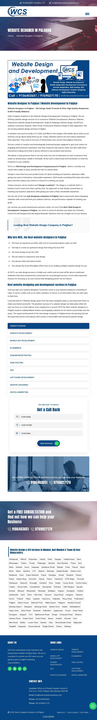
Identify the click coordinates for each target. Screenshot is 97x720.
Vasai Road (58, 595)
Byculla (79, 587)
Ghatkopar (13, 583)
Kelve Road (26, 610)
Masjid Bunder (62, 571)
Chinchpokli (46, 587)
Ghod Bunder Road (63, 622)
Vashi (50, 559)
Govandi (80, 579)
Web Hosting (16, 363)
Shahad (19, 567)
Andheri (59, 618)
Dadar (57, 583)
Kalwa (49, 579)
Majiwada (77, 622)
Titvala (32, 563)
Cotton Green (81, 583)
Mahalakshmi (75, 607)
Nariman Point (37, 603)
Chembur (57, 587)
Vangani (57, 559)
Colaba (12, 587)
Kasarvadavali (34, 626)
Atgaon (61, 591)
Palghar (12, 603)
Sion (80, 563)
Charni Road (40, 618)
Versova (48, 595)
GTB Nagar (70, 579)
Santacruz (46, 599)
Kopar (43, 575)
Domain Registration (20, 355)
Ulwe (79, 559)
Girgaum (23, 614)
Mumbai (51, 563)
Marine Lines (76, 571)
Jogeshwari (58, 610)
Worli (29, 595)
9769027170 (40, 3)
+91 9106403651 (42, 699)
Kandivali (36, 610)
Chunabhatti (35, 587)
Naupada (22, 626)
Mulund (41, 571)
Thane (73, 563)
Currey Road (68, 583)
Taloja (28, 599)
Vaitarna (79, 595)
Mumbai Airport (15, 607)
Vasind (42, 559)
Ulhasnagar (13, 563)
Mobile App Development (22, 340)
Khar (51, 622)
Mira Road (13, 622)
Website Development (21, 333)
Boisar (50, 618)
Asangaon (70, 591)
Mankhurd (13, 575)
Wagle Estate (48, 626)
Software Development (22, 377)
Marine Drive (54, 607)
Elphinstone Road (42, 614)
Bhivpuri (21, 591)
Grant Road (77, 610)
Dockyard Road (66, 614)
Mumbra (26, 571)
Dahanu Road (14, 618)
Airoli (23, 595)
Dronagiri (33, 583)
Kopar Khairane (32, 575)
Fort (31, 614)
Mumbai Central (74, 603)
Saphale (36, 599)
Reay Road (67, 599)
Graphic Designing (19, 385)
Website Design (18, 326)
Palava (59, 626)
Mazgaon (28, 607)
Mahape (67, 626)
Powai (67, 610)
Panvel (75, 567)
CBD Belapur (68, 587)
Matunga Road (40, 607)
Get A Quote (73, 712)
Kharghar (52, 575)
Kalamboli (59, 579)
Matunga (50, 571)
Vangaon (69, 595)
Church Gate (22, 587)
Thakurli (20, 599)
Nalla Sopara (50, 603)
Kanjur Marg (21, 579)
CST (34, 571)
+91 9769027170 (42, 703)
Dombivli (42, 583)
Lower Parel (33, 622)
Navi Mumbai (62, 563)
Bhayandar (31, 591)
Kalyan (41, 579)
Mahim (22, 622)
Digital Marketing (19, 392)
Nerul (82, 567)
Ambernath (13, 595)
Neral (11, 571)
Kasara (79, 575)
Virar (75, 618)
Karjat (11, 579)
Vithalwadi (13, 559)
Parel (67, 567)
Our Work (84, 712)
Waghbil (12, 626)
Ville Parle (38, 595)
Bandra (43, 622)
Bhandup (41, 591)
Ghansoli (23, 583)
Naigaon (61, 603)
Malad (64, 607)
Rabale (60, 567)
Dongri (54, 614)
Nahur (18, 571)
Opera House (23, 603)
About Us (61, 712)
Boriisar (12, 591)
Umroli (11, 599)
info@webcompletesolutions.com (65, 3)
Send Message (46, 443)
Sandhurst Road (48, 567)
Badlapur (51, 591)
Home (10, 36)
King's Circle (14, 610)
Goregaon (13, 614)
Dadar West (28, 618)
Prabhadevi (79, 599)
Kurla (21, 575)
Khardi (61, 575)
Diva (51, 583)
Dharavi (78, 614)
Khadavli (69, 575)
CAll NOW (48, 716)
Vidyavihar (33, 559)
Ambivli (80, 591)
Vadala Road (69, 559)
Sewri (26, 567)
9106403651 (28, 3)
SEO (12, 370)
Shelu (11, 567)
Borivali (67, 618)
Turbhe (23, 563)
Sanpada (35, 567)
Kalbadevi (47, 610)
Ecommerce (15, 348)
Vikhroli (23, 559)
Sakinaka (56, 599)
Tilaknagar (41, 563)
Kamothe (32, 579)
